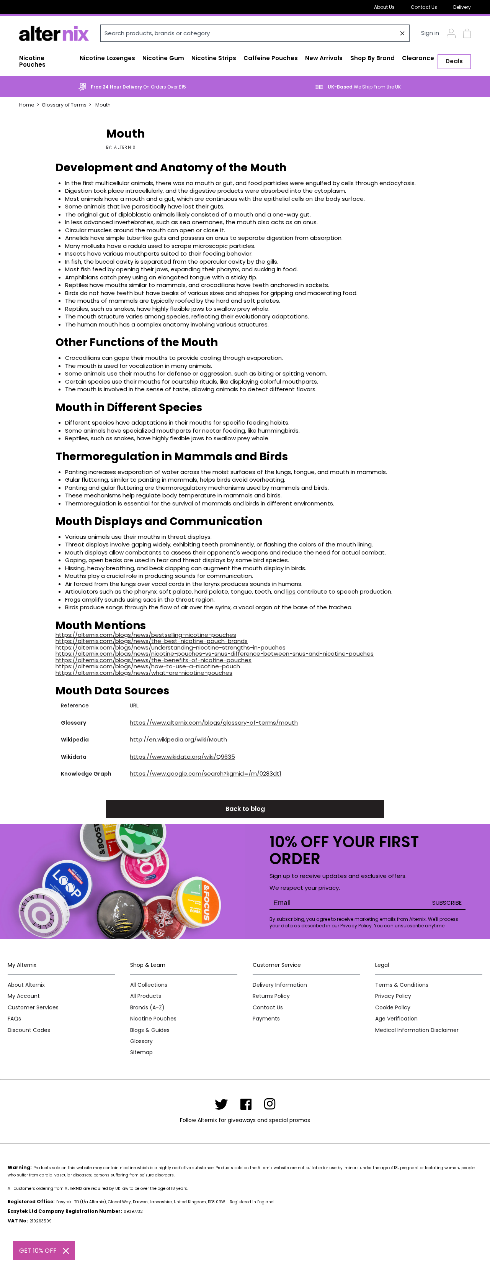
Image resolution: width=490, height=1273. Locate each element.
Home (26, 105)
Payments (266, 1019)
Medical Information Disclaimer (417, 1030)
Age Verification (396, 1019)
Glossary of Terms (64, 105)
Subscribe (447, 903)
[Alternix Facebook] (246, 1104)
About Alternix (26, 985)
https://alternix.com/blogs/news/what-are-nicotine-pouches (144, 673)
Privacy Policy (356, 925)
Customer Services (33, 1008)
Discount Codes (29, 1030)
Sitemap (141, 1052)
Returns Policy (271, 996)
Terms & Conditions (401, 985)
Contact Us (424, 7)
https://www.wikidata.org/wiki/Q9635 (182, 757)
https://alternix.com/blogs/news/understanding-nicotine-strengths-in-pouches (171, 647)
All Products (145, 996)
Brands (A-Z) (147, 1008)
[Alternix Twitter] (221, 1104)
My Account (24, 996)
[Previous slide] (17, 87)
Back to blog (245, 808)
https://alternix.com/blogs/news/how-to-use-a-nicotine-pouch (148, 666)
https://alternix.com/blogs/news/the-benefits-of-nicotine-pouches (154, 660)
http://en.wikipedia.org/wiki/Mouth (178, 739)
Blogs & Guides (150, 1030)
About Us (384, 7)
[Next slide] (472, 87)
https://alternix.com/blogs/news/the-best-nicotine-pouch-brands (152, 641)
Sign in (430, 33)
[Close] (66, 1251)
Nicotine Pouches (153, 1019)
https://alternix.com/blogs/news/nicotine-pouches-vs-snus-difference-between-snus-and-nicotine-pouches (215, 654)
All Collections (148, 985)
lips (291, 591)
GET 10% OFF (38, 1250)
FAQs (14, 1019)
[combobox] (255, 33)
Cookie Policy (392, 1008)
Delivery (462, 7)
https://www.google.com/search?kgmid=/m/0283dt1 (205, 773)
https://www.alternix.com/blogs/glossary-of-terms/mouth (214, 723)
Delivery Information (280, 985)
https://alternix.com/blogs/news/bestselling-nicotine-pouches (146, 635)
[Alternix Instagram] (270, 1104)
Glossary (141, 1041)
